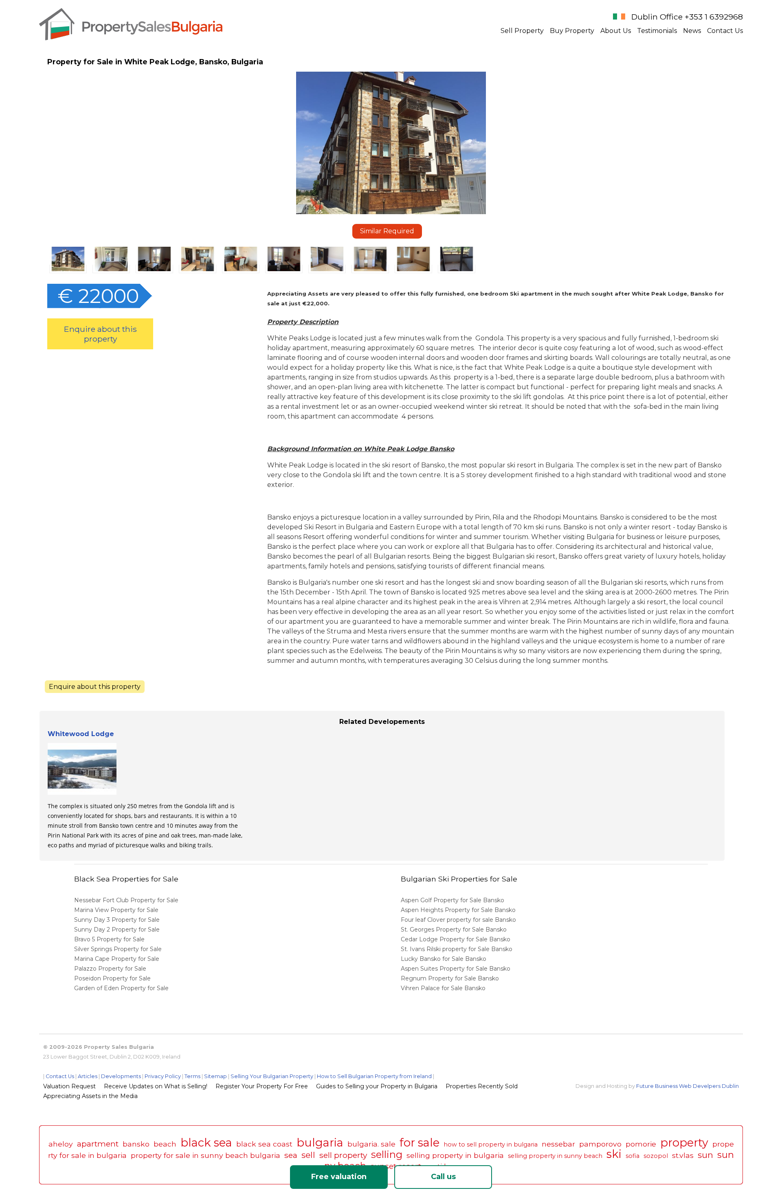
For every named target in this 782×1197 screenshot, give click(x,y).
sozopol (656, 1156)
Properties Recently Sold (482, 1086)
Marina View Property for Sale (116, 910)
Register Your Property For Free (261, 1086)
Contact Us (725, 31)
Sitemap (215, 1076)
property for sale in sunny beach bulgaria (205, 1155)
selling (386, 1154)
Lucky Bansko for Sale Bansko (444, 958)
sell (308, 1155)
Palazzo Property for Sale (110, 968)
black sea (206, 1142)
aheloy (60, 1144)
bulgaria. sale (371, 1144)
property (684, 1142)
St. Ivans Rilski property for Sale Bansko (457, 949)
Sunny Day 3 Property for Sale (117, 919)
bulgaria (320, 1142)
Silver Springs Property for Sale (118, 949)
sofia (632, 1156)
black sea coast (264, 1144)
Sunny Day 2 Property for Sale (117, 929)
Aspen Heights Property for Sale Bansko (459, 910)
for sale (419, 1142)
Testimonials (657, 31)
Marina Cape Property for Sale (116, 958)
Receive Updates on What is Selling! (155, 1086)
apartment (98, 1144)
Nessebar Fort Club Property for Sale (126, 900)
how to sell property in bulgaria (491, 1144)
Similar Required (387, 231)
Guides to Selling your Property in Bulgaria (376, 1086)
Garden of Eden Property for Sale (121, 988)
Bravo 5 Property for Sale (109, 939)
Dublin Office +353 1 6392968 (687, 17)
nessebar (558, 1144)
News (692, 31)
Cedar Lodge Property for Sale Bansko (456, 939)
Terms (192, 1076)
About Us (615, 31)
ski (614, 1154)
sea (290, 1155)
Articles (87, 1076)
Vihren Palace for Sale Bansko (444, 988)
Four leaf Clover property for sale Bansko (459, 919)
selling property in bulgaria (455, 1155)
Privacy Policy (163, 1076)
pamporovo (600, 1144)
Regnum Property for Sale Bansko (451, 978)
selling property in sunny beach (555, 1156)
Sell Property (522, 31)
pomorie (641, 1144)
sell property (343, 1155)
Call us (443, 1176)
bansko (136, 1144)
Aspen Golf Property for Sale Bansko (453, 900)
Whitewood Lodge (81, 734)
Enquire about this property (100, 334)
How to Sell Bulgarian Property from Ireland (374, 1076)
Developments (121, 1076)
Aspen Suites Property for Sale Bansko (456, 968)
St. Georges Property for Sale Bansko (454, 929)
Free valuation (339, 1176)
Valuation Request (69, 1086)
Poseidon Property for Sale (112, 978)
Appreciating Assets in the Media (90, 1096)
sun (705, 1155)
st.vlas (683, 1155)
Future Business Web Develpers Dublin (687, 1086)
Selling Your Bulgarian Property (272, 1076)
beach (165, 1144)
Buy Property (572, 31)
